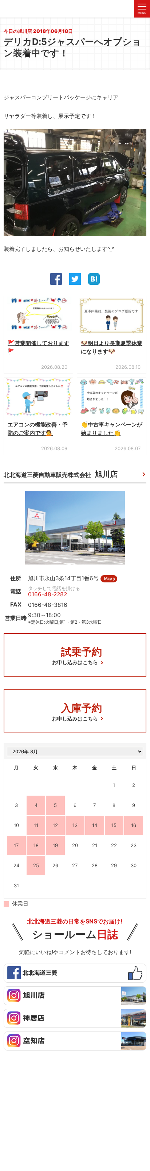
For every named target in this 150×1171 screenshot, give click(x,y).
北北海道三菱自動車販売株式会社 (61, 474)
